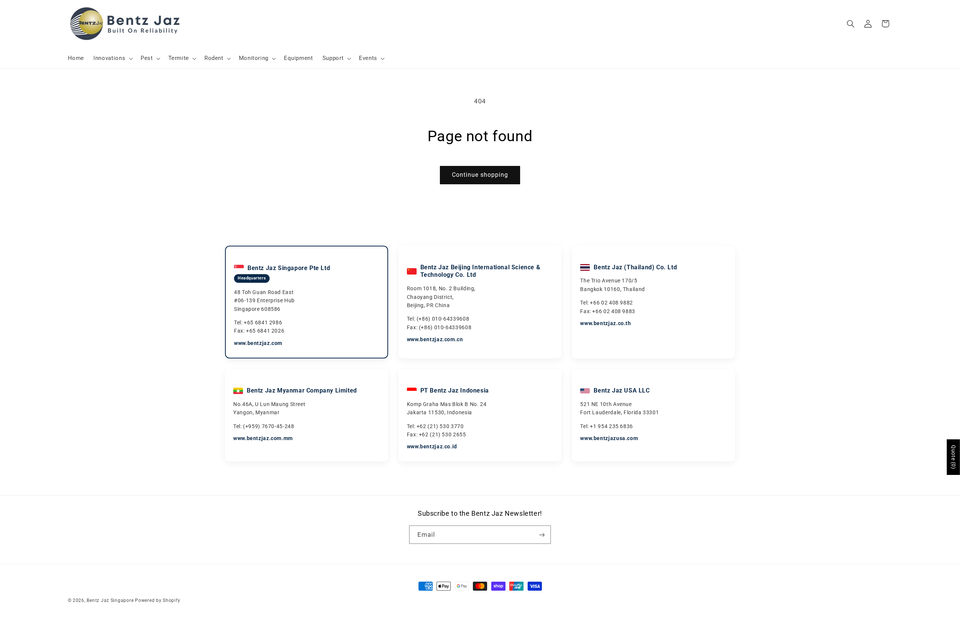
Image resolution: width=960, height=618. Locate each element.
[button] (112, 58)
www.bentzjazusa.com (609, 438)
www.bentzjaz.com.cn (435, 339)
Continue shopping (480, 174)
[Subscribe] (541, 534)
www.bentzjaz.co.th (605, 323)
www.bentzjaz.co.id (432, 446)
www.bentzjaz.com (258, 343)
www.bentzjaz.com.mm (263, 438)
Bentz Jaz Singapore (110, 600)
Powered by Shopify (157, 600)
